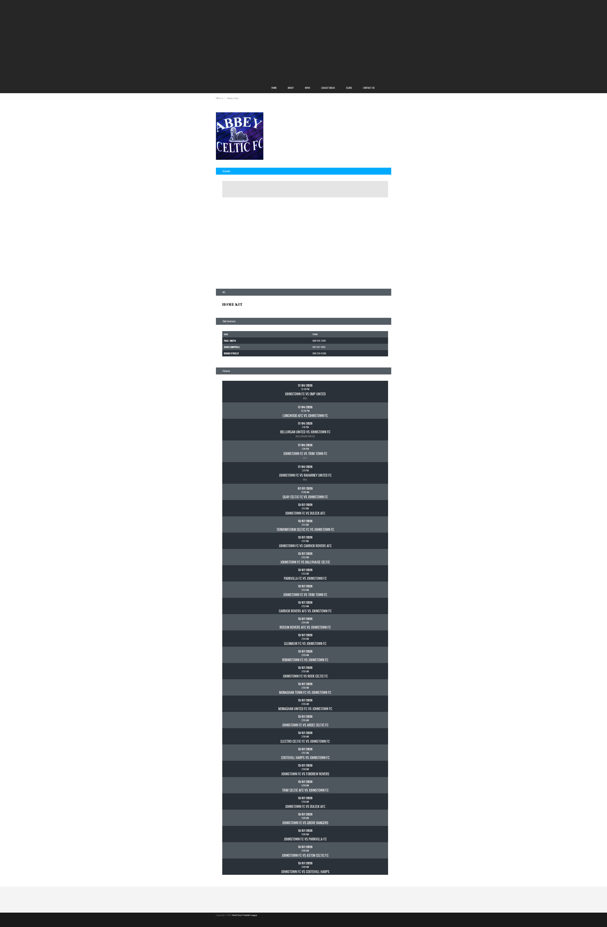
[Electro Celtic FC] (232, 735)
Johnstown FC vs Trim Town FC (305, 453)
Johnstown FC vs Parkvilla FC (305, 838)
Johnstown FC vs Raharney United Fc (305, 475)
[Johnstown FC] (232, 388)
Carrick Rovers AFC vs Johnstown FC (305, 610)
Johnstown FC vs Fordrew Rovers (305, 773)
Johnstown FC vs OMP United (305, 393)
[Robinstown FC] (232, 654)
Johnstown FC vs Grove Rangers (305, 822)
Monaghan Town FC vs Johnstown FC (305, 692)
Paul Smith (230, 340)
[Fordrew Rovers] (378, 768)
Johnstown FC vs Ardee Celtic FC (305, 724)
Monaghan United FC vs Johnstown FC (305, 708)
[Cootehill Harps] (232, 751)
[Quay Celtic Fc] (232, 491)
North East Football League (244, 915)
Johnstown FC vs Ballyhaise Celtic (305, 561)
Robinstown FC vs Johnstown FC (305, 659)
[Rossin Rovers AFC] (232, 621)
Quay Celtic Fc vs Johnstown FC (305, 496)
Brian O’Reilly (231, 353)
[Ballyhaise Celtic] (378, 556)
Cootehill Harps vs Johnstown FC (305, 757)
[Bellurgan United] (232, 426)
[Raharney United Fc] (378, 469)
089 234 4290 (319, 353)
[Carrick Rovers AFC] (378, 539)
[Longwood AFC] (232, 409)
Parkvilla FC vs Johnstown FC (305, 578)
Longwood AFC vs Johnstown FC (305, 415)
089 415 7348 (319, 340)
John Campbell (232, 347)
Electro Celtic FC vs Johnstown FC (305, 741)
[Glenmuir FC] (232, 637)
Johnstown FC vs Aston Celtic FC (305, 855)
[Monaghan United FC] (232, 702)
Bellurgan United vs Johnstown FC (305, 431)
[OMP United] (378, 388)
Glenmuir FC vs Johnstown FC (305, 643)
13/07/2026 (305, 505)
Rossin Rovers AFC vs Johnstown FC (305, 627)
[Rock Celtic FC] (378, 670)
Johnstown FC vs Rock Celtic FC (305, 675)
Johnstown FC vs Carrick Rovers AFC (305, 545)
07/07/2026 (305, 488)
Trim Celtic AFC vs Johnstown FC (305, 790)
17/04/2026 (305, 385)
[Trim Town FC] (378, 447)
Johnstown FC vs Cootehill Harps (305, 871)
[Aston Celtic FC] (378, 849)
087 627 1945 (319, 347)
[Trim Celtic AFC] (232, 784)
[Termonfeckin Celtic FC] (232, 523)
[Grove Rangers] (378, 816)
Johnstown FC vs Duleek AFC (305, 513)
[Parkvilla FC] (232, 572)
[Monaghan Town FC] (232, 686)
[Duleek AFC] (378, 507)
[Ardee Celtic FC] (378, 719)
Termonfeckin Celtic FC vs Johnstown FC (305, 529)
